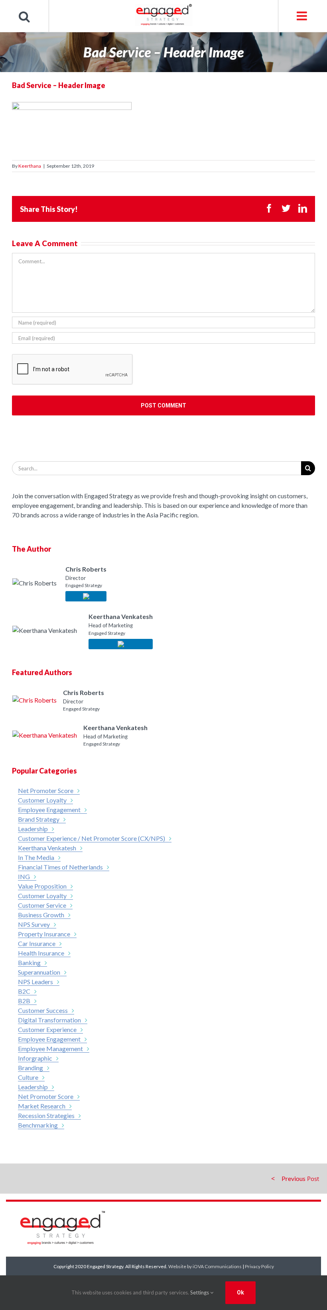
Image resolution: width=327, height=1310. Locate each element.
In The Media (36, 857)
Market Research (41, 1106)
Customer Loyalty (42, 800)
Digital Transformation (49, 1020)
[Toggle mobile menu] (302, 16)
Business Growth (41, 914)
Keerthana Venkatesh (47, 848)
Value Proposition (42, 886)
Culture (28, 1077)
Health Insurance (41, 953)
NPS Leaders (35, 981)
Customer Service (42, 905)
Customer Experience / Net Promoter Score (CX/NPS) (91, 838)
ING (24, 876)
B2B (24, 1001)
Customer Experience (47, 1029)
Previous (293, 1178)
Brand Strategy (38, 819)
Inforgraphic (35, 1058)
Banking (29, 962)
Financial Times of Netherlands (60, 867)
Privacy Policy (259, 1266)
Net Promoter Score (45, 790)
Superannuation (39, 972)
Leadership (33, 828)
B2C (24, 991)
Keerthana (29, 166)
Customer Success (43, 1010)
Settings (200, 1292)
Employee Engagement (49, 809)
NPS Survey (34, 924)
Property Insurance (44, 934)
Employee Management (50, 1048)
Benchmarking (38, 1125)
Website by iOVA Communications (205, 1266)
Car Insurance (36, 943)
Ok (240, 1292)
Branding (30, 1067)
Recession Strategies (46, 1115)
